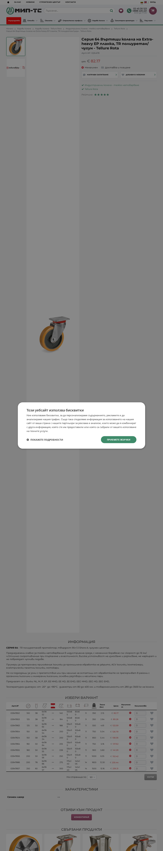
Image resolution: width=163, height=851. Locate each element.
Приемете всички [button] (118, 439)
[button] (45, 439)
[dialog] (81, 425)
